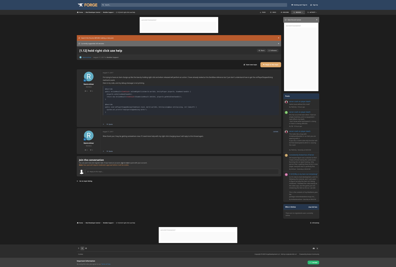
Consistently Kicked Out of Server (301, 155)
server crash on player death (300, 101)
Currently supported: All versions (92, 43)
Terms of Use (105, 264)
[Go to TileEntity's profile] (286, 102)
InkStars (293, 169)
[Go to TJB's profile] (286, 112)
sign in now (125, 163)
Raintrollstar (87, 57)
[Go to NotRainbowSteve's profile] (286, 174)
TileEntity (294, 107)
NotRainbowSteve (296, 199)
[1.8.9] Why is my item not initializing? (303, 174)
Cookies (80, 254)
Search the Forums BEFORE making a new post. (97, 38)
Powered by (309, 254)
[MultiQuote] (103, 124)
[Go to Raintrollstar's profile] (80, 57)
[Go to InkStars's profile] (286, 155)
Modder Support (112, 57)
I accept (314, 262)
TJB (292, 126)
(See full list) (312, 207)
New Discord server (294, 20)
